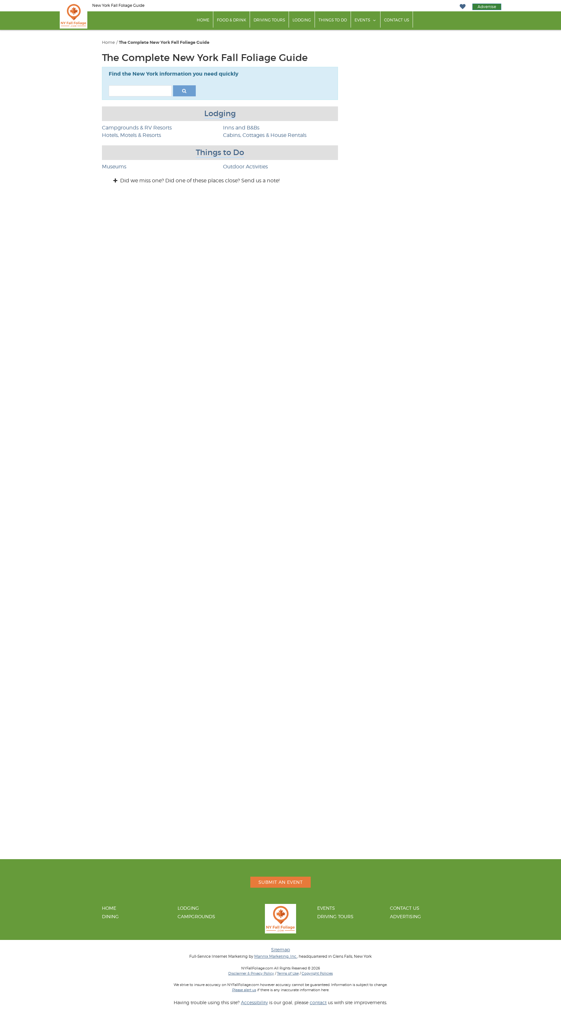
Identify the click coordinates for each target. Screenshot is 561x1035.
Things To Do (332, 20)
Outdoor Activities (245, 167)
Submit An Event (280, 882)
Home (203, 20)
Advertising (405, 916)
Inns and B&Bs (241, 128)
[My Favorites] (462, 6)
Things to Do (220, 152)
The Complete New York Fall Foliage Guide (164, 42)
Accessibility (254, 1002)
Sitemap (280, 949)
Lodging (302, 20)
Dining (110, 916)
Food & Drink (231, 20)
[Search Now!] (184, 90)
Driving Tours (269, 20)
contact (318, 1002)
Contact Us (396, 20)
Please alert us (244, 990)
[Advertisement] (410, 397)
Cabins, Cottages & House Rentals (264, 135)
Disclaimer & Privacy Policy (251, 973)
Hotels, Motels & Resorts (131, 135)
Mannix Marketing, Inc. (275, 956)
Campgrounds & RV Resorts (137, 128)
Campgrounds (196, 916)
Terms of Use (288, 973)
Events (362, 20)
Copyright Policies (317, 973)
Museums (114, 167)
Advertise (487, 6)
